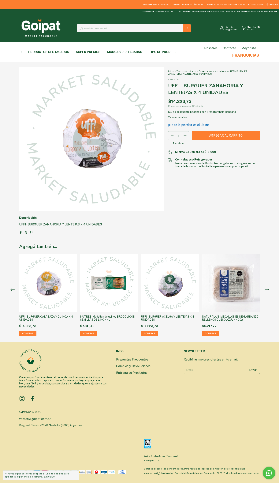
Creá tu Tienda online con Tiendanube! (161, 456)
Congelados (205, 71)
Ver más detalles (177, 117)
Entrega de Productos (131, 373)
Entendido (49, 476)
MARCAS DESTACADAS (124, 52)
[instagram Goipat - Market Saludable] (22, 398)
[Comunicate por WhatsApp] (269, 473)
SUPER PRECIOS (88, 52)
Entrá (228, 27)
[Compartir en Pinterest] (31, 232)
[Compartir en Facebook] (21, 232)
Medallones (221, 71)
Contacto (229, 48)
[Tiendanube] (158, 474)
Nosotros (211, 48)
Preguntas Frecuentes (132, 359)
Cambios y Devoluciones (133, 366)
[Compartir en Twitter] (26, 232)
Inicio (171, 71)
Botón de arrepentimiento (230, 468)
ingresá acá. (207, 468)
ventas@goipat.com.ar (35, 419)
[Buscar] (187, 28)
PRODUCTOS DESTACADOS (48, 52)
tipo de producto (164, 52)
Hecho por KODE (151, 460)
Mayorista (248, 48)
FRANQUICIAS (245, 55)
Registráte (231, 29)
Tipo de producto (186, 71)
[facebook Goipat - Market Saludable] (33, 398)
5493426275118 (30, 412)
